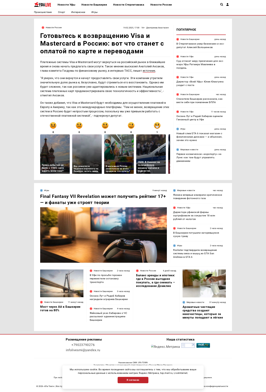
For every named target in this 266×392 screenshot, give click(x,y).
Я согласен (133, 380)
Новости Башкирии (190, 39)
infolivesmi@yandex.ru (83, 350)
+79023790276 (83, 345)
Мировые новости (189, 149)
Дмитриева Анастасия (157, 28)
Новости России (54, 27)
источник (149, 70)
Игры (182, 129)
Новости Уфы (186, 56)
